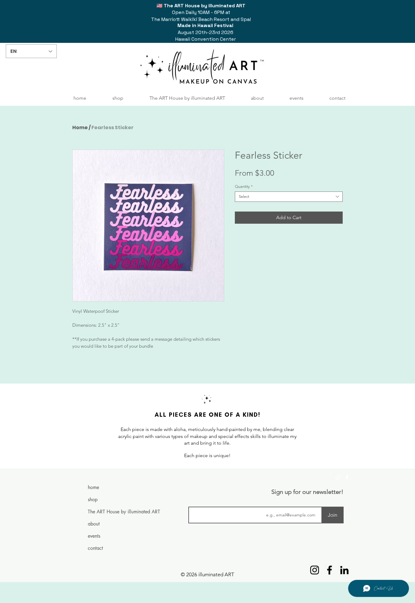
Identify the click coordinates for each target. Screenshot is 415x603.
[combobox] (289, 196)
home (93, 487)
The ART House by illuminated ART (111, 511)
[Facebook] (347, 477)
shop (93, 499)
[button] (117, 98)
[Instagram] (337, 477)
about (94, 524)
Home (80, 127)
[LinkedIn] (344, 570)
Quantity (244, 186)
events (94, 536)
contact (95, 548)
